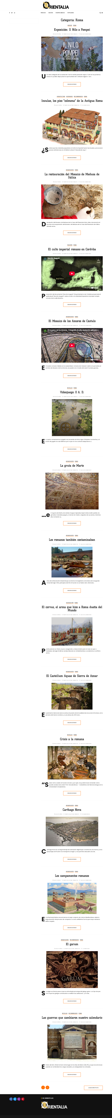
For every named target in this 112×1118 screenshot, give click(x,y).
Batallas (69, 388)
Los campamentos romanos (72, 875)
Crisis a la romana (72, 739)
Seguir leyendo (71, 84)
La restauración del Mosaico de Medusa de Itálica (72, 175)
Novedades (69, 96)
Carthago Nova (72, 809)
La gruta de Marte (72, 465)
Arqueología (70, 170)
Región (51, 13)
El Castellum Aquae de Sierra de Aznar (72, 676)
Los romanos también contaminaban (72, 539)
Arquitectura (61, 96)
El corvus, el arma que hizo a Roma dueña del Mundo (72, 608)
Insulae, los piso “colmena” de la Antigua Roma (72, 100)
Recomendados (78, 96)
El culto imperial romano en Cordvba (72, 249)
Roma (74, 25)
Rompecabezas (60, 13)
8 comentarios (86, 105)
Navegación (69, 602)
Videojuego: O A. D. (72, 392)
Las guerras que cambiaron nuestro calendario (72, 1017)
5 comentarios (86, 814)
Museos (70, 25)
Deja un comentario (85, 181)
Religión (69, 245)
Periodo (43, 13)
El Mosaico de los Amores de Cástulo (72, 321)
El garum (72, 944)
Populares (70, 13)
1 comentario (86, 948)
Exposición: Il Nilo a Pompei (72, 29)
